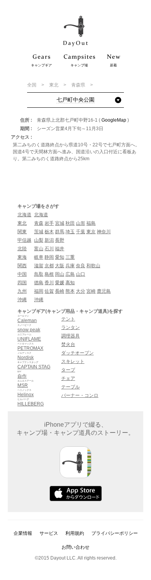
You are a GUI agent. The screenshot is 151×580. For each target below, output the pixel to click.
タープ (68, 370)
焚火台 (68, 344)
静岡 (49, 257)
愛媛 (59, 282)
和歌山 (93, 265)
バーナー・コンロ (79, 395)
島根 (49, 274)
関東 (22, 231)
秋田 (70, 223)
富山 (38, 248)
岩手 (49, 223)
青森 (38, 223)
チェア (68, 378)
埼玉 (70, 231)
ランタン (70, 327)
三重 (70, 257)
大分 (80, 291)
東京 (91, 231)
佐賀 (49, 291)
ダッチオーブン (77, 353)
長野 (59, 240)
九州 (22, 291)
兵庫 (70, 265)
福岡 (38, 291)
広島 (70, 274)
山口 (80, 274)
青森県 (78, 85)
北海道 (24, 214)
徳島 (38, 282)
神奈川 (104, 231)
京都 (49, 265)
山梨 (38, 240)
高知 (70, 282)
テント (68, 319)
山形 (80, 223)
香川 (49, 282)
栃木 (49, 231)
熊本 (70, 291)
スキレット (72, 361)
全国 (32, 85)
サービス (48, 533)
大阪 (59, 265)
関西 (22, 265)
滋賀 (38, 265)
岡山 (59, 274)
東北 (54, 85)
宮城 (59, 223)
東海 (22, 257)
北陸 (22, 248)
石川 (49, 248)
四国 (22, 282)
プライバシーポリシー (114, 533)
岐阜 (38, 257)
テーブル (70, 387)
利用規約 (74, 533)
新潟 (49, 240)
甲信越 (24, 240)
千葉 (80, 231)
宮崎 (91, 291)
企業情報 (23, 533)
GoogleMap (113, 120)
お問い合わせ (75, 547)
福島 (91, 223)
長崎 (59, 291)
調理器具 (70, 336)
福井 (59, 248)
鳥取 (38, 274)
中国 (22, 274)
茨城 (38, 231)
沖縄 (22, 299)
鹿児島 (104, 291)
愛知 (59, 257)
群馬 (59, 231)
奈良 (80, 265)
